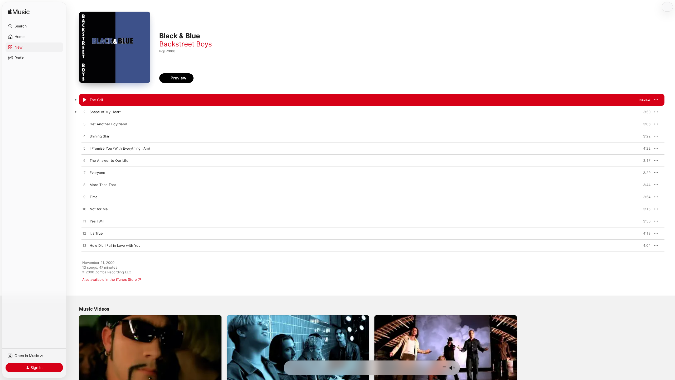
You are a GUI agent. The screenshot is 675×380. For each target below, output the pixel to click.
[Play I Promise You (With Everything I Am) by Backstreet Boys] (84, 148)
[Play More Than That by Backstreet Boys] (84, 185)
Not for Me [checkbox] (99, 209)
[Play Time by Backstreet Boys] (84, 197)
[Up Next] (444, 368)
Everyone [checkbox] (97, 172)
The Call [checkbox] (96, 100)
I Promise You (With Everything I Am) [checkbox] (120, 148)
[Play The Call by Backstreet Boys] (84, 100)
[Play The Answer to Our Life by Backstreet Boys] (84, 160)
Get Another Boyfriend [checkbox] (108, 124)
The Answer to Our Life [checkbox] (109, 160)
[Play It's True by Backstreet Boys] (84, 233)
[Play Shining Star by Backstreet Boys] (84, 136)
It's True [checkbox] (96, 233)
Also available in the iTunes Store (109, 279)
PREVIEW (644, 99)
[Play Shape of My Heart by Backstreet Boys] (84, 112)
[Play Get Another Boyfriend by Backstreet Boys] (84, 124)
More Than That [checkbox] (103, 185)
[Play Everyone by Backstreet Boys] (84, 172)
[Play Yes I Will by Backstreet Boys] (84, 221)
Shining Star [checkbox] (99, 136)
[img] (19, 12)
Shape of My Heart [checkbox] (105, 112)
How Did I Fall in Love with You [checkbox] (115, 245)
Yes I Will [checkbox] (97, 221)
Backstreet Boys (185, 44)
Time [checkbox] (94, 197)
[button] (34, 26)
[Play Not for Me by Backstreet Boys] (84, 209)
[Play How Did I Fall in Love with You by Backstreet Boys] (84, 245)
